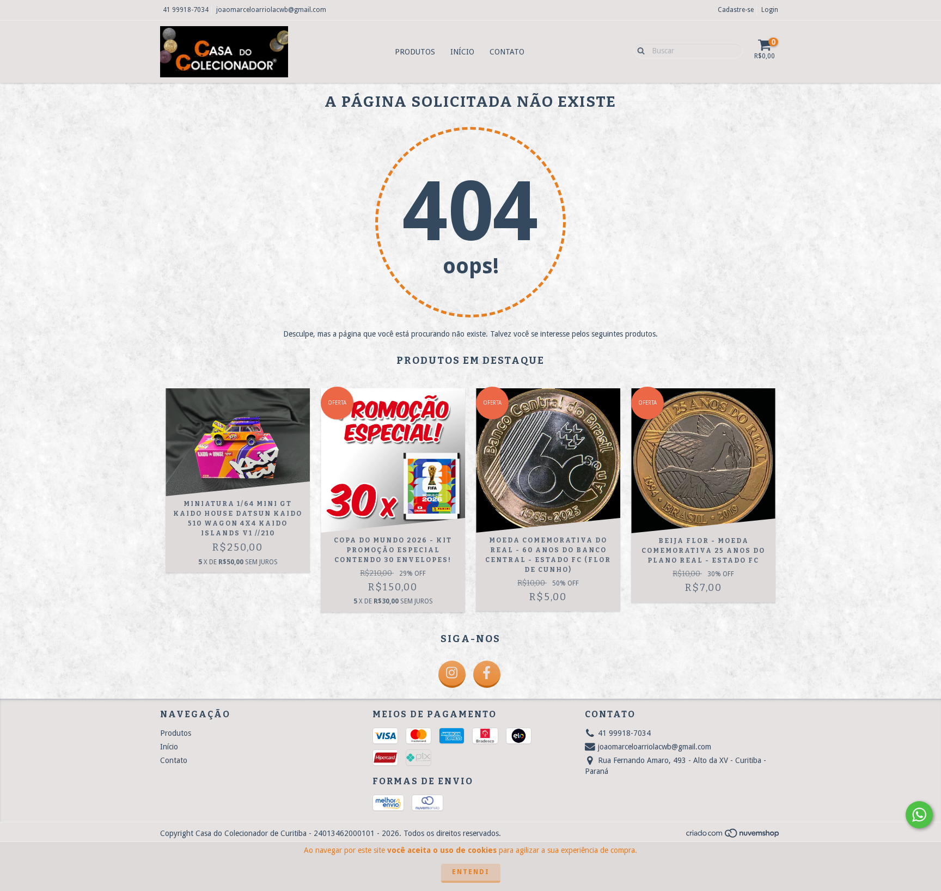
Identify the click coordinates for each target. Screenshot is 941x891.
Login (769, 10)
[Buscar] (638, 50)
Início (462, 51)
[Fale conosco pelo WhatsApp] (919, 814)
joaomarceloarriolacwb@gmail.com (271, 10)
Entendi (471, 872)
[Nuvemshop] (733, 836)
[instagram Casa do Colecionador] (452, 674)
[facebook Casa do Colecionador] (486, 674)
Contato (507, 51)
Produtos (415, 51)
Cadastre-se (736, 10)
